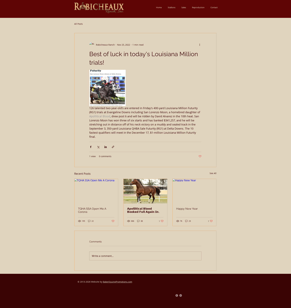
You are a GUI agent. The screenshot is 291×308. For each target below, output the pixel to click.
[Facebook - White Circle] (176, 295)
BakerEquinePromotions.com (117, 281)
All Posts (78, 23)
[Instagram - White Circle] (181, 295)
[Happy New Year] (194, 191)
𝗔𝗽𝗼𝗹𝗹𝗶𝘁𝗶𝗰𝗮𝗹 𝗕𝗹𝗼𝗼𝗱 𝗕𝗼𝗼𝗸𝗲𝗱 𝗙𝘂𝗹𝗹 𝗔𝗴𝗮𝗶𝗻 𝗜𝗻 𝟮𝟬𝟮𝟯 (143, 210)
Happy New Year (187, 208)
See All (213, 173)
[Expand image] (107, 88)
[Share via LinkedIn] (105, 146)
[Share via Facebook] (90, 146)
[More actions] (199, 44)
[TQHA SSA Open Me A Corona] (96, 191)
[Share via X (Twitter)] (98, 146)
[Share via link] (113, 146)
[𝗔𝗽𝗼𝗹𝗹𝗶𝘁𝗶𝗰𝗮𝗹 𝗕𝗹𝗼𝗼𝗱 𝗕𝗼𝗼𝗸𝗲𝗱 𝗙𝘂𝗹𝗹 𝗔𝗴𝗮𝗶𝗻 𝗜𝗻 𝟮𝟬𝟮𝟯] (145, 191)
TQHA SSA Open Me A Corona (92, 210)
